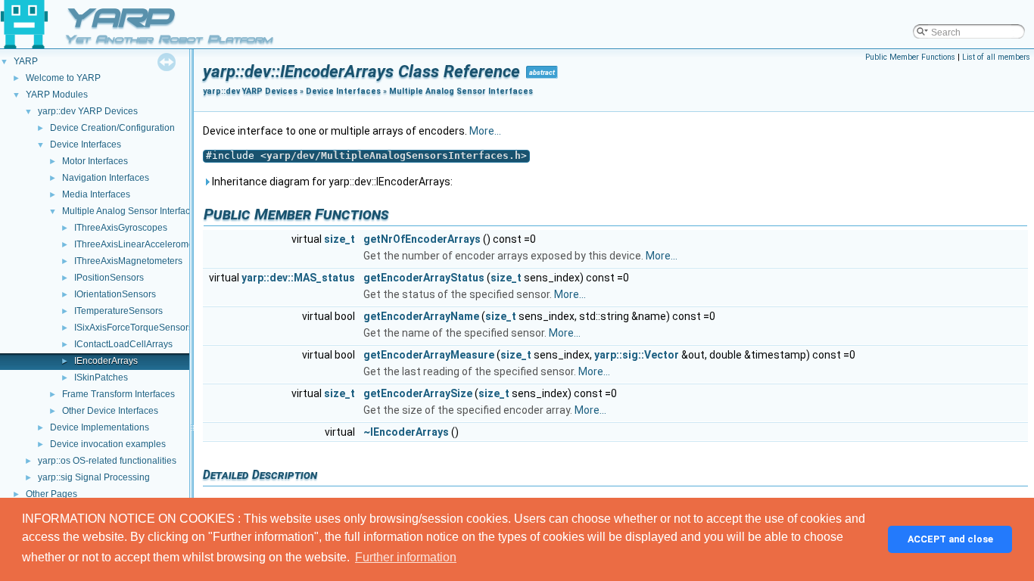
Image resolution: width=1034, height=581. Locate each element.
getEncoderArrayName (421, 316)
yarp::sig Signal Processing (94, 477)
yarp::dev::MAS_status (298, 278)
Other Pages (51, 494)
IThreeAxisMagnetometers (128, 261)
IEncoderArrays (106, 361)
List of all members (996, 57)
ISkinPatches (101, 377)
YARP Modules (57, 94)
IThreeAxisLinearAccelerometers (141, 244)
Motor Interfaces (95, 161)
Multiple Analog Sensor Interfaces (131, 211)
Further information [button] (405, 557)
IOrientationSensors (115, 294)
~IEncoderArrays (406, 432)
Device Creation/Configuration (112, 128)
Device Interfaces (85, 144)
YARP (26, 61)
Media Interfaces (96, 194)
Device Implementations (99, 427)
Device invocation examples (108, 444)
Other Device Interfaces (110, 410)
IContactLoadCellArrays (123, 344)
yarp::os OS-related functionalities (107, 460)
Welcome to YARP (63, 78)
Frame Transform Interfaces (118, 394)
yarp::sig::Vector (636, 355)
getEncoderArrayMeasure (428, 355)
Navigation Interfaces (105, 177)
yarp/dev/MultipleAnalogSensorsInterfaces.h (393, 155)
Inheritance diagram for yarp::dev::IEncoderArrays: (331, 182)
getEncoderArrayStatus (423, 278)
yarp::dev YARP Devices (88, 111)
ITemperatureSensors (118, 311)
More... (485, 131)
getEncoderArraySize (417, 393)
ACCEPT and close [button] (950, 539)
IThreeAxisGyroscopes (120, 227)
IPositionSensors (109, 277)
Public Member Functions (910, 57)
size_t (339, 239)
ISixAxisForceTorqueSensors (133, 327)
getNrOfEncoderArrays (422, 239)
